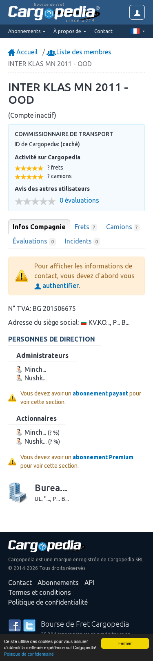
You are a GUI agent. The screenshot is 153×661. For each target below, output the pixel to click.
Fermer (124, 643)
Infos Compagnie (39, 226)
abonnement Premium (103, 457)
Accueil (26, 52)
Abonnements (58, 582)
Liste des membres (83, 52)
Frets (85, 226)
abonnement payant (100, 393)
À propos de (67, 31)
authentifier (60, 285)
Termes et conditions (39, 592)
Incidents (81, 241)
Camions (122, 226)
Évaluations (33, 241)
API (89, 582)
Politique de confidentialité (29, 654)
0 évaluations (79, 200)
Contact (103, 31)
